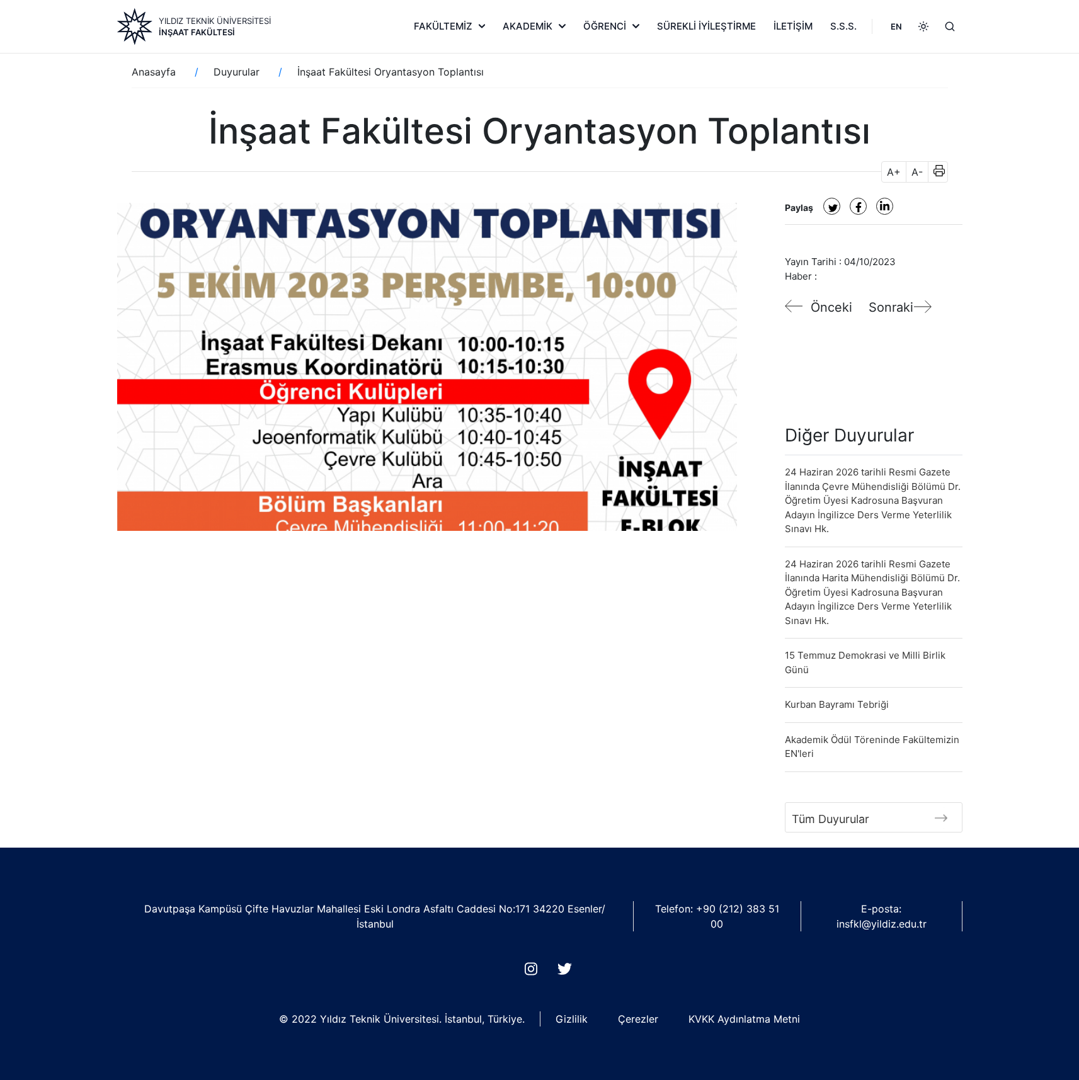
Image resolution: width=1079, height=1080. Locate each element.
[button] (935, 172)
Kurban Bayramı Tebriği (837, 704)
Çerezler (638, 1019)
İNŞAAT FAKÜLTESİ (197, 32)
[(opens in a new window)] (831, 206)
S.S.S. (843, 26)
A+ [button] (894, 172)
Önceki (831, 307)
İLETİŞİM (793, 26)
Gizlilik (572, 1019)
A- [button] (917, 172)
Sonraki (891, 307)
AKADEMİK (527, 26)
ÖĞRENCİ (604, 26)
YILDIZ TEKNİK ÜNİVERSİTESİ (215, 21)
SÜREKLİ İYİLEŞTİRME (706, 26)
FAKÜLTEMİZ (443, 26)
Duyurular (237, 71)
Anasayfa (154, 71)
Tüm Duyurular (830, 819)
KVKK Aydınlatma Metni (744, 1019)
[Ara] (949, 26)
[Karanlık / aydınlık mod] (923, 26)
